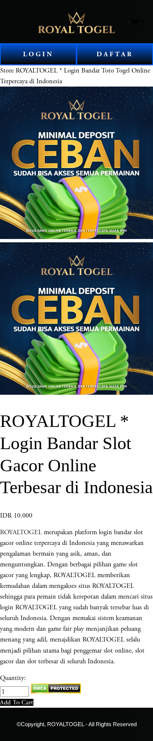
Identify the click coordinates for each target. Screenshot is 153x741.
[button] (16, 702)
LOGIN (38, 54)
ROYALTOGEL (21, 532)
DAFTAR (115, 54)
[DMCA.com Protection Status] (56, 691)
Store (7, 70)
